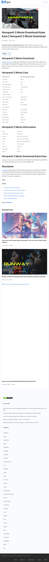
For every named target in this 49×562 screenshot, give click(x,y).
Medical (5, 515)
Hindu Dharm (7, 490)
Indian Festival (7, 501)
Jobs (5, 512)
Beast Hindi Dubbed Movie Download (14, 195)
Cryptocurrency (7, 461)
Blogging (6, 454)
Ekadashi (6, 469)
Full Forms (6, 479)
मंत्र (4, 548)
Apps (5, 436)
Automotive (6, 440)
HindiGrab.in (9, 202)
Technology (6, 533)
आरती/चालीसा (6, 541)
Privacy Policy (31, 559)
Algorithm (6, 433)
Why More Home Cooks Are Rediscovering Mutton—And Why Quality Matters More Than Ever (24, 409)
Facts (5, 476)
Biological (6, 451)
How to (5, 497)
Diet (5, 465)
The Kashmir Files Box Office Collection (15, 190)
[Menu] (46, 2)
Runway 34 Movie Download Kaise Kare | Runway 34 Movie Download (23, 276)
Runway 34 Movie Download (12, 187)
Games (5, 483)
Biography (6, 447)
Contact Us (22, 559)
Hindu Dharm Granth (9, 494)
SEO (5, 530)
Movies (11, 245)
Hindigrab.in (5, 170)
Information (6, 505)
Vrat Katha (6, 537)
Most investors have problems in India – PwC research (16, 419)
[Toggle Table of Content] (8, 54)
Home (15, 559)
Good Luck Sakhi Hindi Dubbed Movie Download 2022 (19, 381)
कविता (5, 544)
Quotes (5, 526)
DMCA (46, 559)
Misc (5, 519)
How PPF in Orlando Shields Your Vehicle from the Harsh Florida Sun (20, 416)
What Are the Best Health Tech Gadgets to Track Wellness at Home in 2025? (22, 413)
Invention (6, 508)
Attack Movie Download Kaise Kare (13, 193)
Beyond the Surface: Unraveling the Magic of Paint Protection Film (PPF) (21, 422)
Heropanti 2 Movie (7, 62)
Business (6, 458)
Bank (5, 443)
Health (5, 487)
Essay (5, 472)
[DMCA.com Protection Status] (8, 398)
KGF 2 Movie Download (10, 198)
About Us (39, 559)
